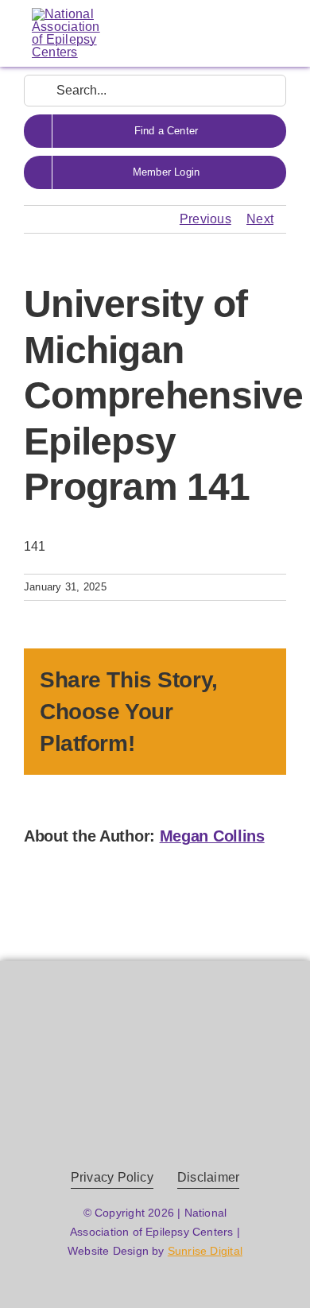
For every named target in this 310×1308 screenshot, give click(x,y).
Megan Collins (212, 836)
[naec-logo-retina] (155, 1038)
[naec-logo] (66, 14)
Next (259, 219)
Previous (205, 219)
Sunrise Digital (205, 1250)
